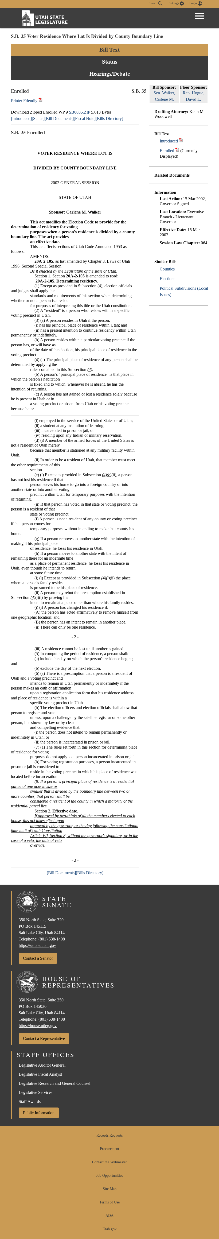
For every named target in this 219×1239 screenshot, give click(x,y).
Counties (167, 269)
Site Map (109, 1189)
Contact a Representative (44, 1038)
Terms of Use (109, 1202)
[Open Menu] (199, 16)
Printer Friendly (24, 100)
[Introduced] (21, 118)
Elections (167, 278)
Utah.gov (109, 1229)
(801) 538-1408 (51, 939)
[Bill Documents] (59, 118)
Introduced (169, 141)
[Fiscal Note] (85, 118)
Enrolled (167, 150)
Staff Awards (30, 1101)
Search (153, 3)
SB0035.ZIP (79, 112)
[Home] (45, 18)
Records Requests (109, 1135)
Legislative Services (35, 1092)
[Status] (38, 118)
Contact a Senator (38, 958)
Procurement (109, 1149)
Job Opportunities (109, 1176)
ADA (109, 1216)
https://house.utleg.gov (38, 1025)
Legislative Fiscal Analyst (40, 1074)
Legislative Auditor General (42, 1065)
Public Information (38, 1112)
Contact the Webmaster (109, 1162)
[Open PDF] (181, 141)
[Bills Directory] (109, 118)
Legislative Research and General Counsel (54, 1083)
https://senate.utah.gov (37, 945)
